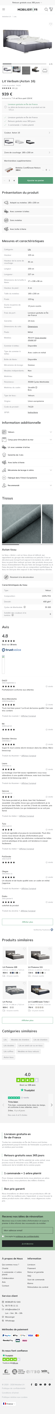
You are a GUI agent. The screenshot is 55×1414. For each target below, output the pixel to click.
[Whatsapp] (50, 1384)
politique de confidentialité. (27, 1236)
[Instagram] (37, 1384)
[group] (27, 1103)
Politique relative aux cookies (15, 1397)
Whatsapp (10, 1320)
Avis (4, 1282)
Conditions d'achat (10, 1393)
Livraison (31, 1264)
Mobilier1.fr (6, 17)
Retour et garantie (36, 1272)
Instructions (33, 412)
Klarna (30, 1283)
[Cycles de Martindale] (25, 607)
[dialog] (29, 107)
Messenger (10, 1317)
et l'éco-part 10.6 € (23, 98)
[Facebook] (32, 1384)
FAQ (29, 1276)
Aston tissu (9, 549)
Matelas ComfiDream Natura (28, 168)
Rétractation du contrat (38, 1287)
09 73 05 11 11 (11, 1305)
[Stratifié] (36, 387)
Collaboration (8, 1278)
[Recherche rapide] (46, 9)
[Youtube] (41, 1384)
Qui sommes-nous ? (10, 1264)
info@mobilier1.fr (12, 1309)
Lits (15, 17)
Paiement (32, 1268)
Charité (5, 1268)
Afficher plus (27, 922)
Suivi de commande (36, 1279)
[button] (27, 2)
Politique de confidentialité (13, 1388)
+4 (19, 973)
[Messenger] (46, 1384)
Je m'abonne (27, 1244)
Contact (5, 1286)
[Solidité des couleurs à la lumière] (13, 615)
